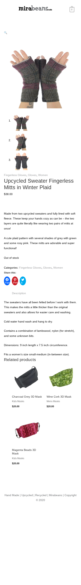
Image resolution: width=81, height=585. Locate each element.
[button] (5, 32)
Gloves (32, 175)
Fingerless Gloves (15, 175)
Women (43, 175)
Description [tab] (19, 293)
